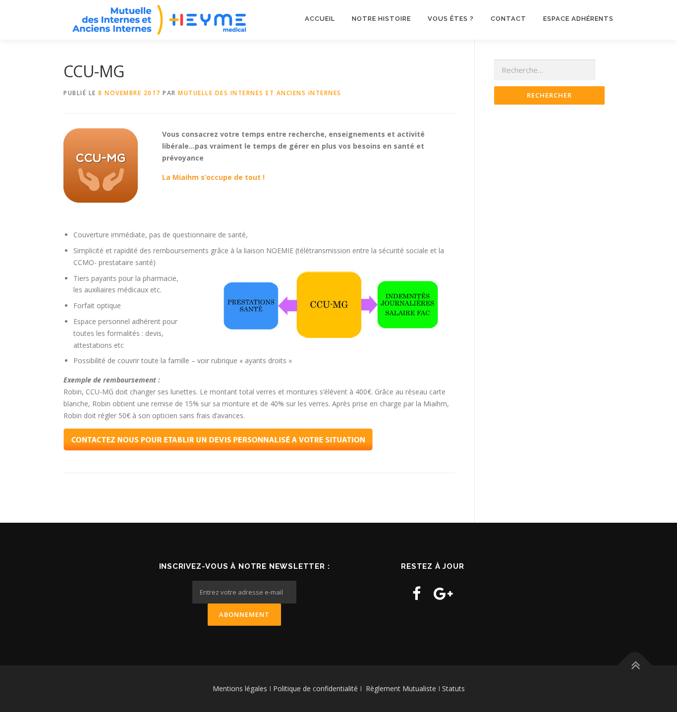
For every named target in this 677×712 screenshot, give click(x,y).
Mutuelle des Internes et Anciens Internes (259, 93)
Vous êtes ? (451, 18)
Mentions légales (240, 688)
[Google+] (443, 593)
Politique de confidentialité (316, 688)
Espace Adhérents (578, 18)
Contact (508, 18)
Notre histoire (381, 18)
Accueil (320, 18)
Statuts (453, 688)
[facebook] (416, 593)
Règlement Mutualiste (401, 688)
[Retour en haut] (635, 665)
